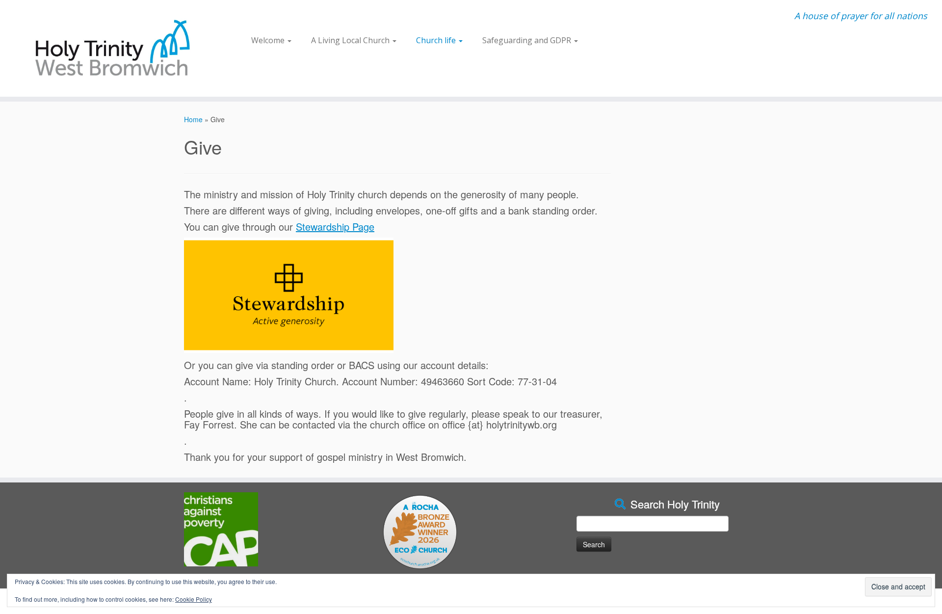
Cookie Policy (193, 599)
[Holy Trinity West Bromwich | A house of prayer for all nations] (108, 48)
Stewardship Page (335, 226)
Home (193, 119)
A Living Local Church (351, 40)
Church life (437, 40)
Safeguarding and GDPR (527, 40)
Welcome (269, 40)
